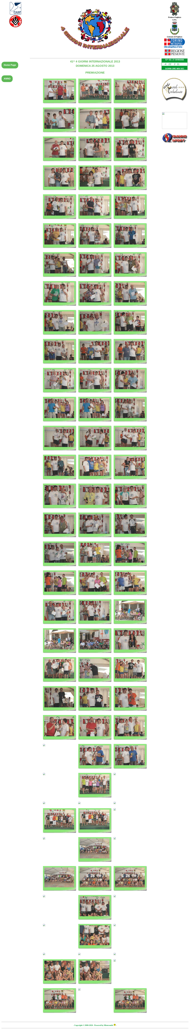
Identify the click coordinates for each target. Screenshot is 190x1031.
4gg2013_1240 (130, 806)
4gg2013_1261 (130, 963)
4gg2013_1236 (95, 799)
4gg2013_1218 (95, 626)
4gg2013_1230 (95, 741)
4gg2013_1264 (130, 1014)
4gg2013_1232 (60, 748)
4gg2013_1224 (95, 683)
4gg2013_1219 (130, 626)
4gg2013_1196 (60, 423)
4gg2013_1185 (95, 307)
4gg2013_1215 (95, 597)
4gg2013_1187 (60, 336)
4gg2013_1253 (60, 928)
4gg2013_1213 (130, 568)
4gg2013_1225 (130, 683)
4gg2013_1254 (95, 950)
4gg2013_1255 (130, 928)
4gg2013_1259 (60, 985)
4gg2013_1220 (60, 654)
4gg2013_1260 (95, 985)
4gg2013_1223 (60, 683)
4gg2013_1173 (95, 192)
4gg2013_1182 (95, 278)
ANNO (7, 78)
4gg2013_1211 (60, 568)
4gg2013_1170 (95, 163)
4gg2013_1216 (130, 597)
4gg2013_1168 (130, 134)
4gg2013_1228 (130, 712)
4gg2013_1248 (95, 892)
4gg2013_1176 (95, 221)
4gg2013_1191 (95, 365)
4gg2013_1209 (95, 539)
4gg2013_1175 (60, 221)
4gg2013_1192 (130, 365)
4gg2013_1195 (130, 394)
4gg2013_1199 (60, 452)
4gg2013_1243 (130, 812)
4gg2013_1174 (130, 192)
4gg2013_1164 (95, 105)
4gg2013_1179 (95, 249)
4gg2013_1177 (130, 221)
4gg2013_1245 (95, 863)
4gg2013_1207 (130, 510)
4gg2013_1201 (130, 452)
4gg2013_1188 (95, 336)
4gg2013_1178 (60, 249)
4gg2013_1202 (60, 481)
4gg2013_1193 (60, 394)
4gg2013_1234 (130, 770)
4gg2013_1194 (95, 394)
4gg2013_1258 (130, 957)
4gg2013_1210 (130, 539)
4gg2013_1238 (60, 806)
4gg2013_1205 (60, 510)
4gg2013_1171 (130, 163)
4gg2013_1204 (130, 481)
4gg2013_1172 (60, 192)
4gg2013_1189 (130, 336)
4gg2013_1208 (60, 539)
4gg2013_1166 (60, 134)
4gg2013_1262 (60, 1014)
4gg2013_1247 (60, 892)
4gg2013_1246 (130, 841)
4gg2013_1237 (130, 777)
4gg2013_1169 (60, 163)
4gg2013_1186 (130, 307)
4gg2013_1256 (60, 957)
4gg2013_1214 (60, 597)
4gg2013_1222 (130, 654)
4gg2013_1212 (95, 568)
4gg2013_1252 (130, 899)
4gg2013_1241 (60, 834)
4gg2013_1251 (95, 921)
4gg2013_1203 (95, 481)
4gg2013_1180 (130, 249)
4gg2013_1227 (95, 712)
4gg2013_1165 (130, 105)
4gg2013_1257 (95, 957)
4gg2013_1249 (130, 892)
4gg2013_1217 (60, 626)
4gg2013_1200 (95, 452)
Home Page (10, 65)
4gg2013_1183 (130, 278)
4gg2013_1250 (60, 899)
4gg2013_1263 (95, 992)
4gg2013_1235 (60, 777)
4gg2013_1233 (95, 770)
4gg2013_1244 (60, 841)
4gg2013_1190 (60, 365)
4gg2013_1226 (60, 712)
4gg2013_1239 (95, 806)
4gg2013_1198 (130, 423)
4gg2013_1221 (95, 654)
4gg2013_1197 (95, 423)
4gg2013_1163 (60, 105)
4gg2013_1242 (95, 834)
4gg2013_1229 (60, 741)
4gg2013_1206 (95, 510)
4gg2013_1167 (95, 134)
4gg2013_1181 (60, 278)
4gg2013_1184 (60, 307)
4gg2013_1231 (130, 741)
